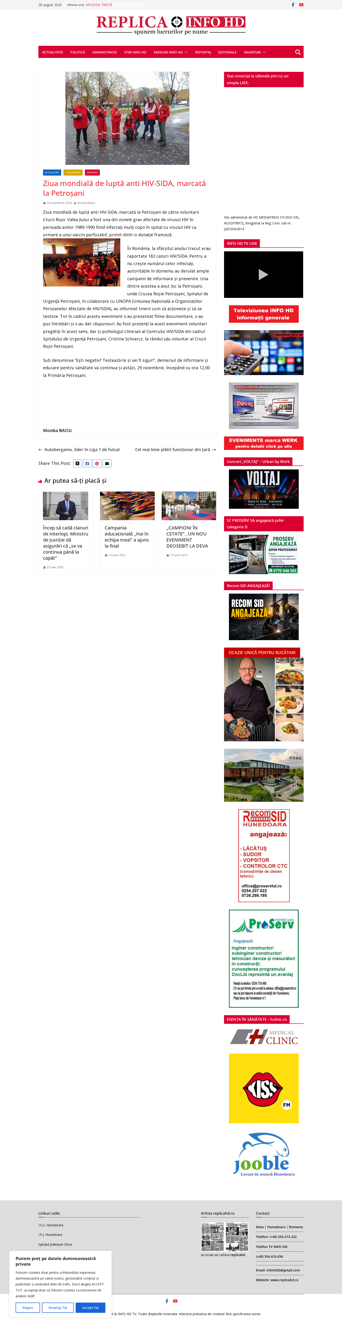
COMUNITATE (73, 172)
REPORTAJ (203, 52)
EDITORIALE (227, 52)
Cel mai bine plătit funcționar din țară (172, 449)
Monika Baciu (86, 203)
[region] (60, 1284)
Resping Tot (58, 1307)
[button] (185, 52)
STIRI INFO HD (135, 52)
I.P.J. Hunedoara (50, 1234)
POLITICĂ (77, 52)
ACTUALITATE (52, 52)
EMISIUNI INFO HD (168, 52)
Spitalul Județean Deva (55, 1244)
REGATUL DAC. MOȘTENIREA (108, 5)
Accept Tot (90, 1307)
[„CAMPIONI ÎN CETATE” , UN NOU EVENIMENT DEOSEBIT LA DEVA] (189, 495)
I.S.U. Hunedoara (50, 1225)
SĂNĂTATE (92, 172)
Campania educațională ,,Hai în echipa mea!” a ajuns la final (127, 537)
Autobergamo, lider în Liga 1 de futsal (82, 449)
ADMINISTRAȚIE (104, 52)
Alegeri (27, 1307)
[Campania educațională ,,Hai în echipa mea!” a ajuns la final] (127, 495)
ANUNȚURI (252, 52)
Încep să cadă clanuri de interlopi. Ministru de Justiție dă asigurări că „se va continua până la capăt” (65, 543)
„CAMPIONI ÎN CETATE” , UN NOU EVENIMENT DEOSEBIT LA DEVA (187, 537)
